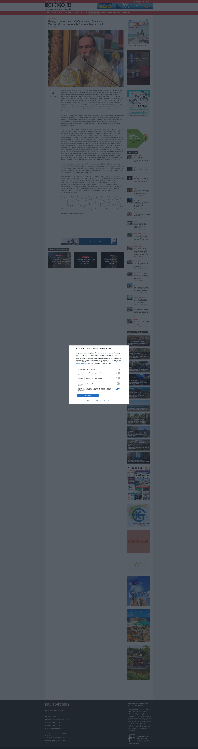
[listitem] (99, 369)
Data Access (99, 400)
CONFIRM (88, 395)
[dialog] (99, 374)
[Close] (125, 348)
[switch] (118, 373)
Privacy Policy (107, 400)
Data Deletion (90, 400)
